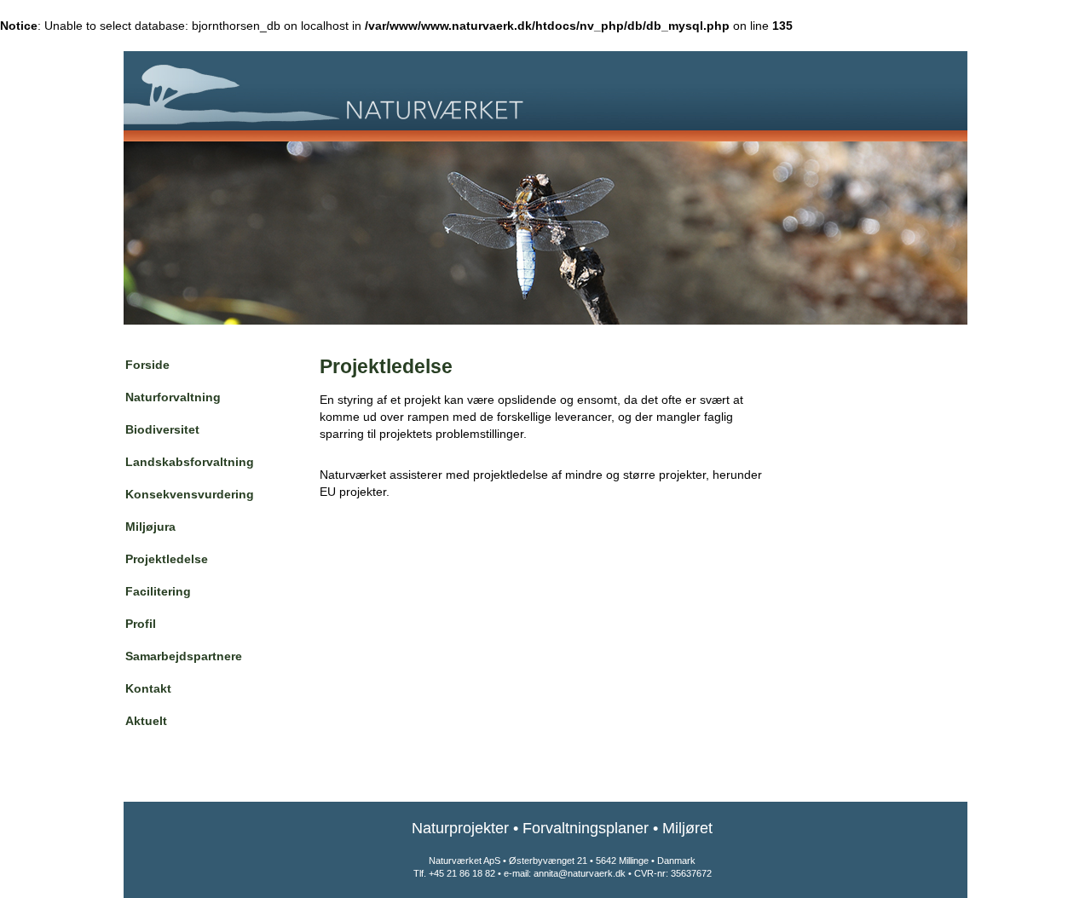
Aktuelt (146, 721)
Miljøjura (150, 526)
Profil (140, 623)
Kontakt (148, 688)
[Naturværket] (545, 90)
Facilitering (158, 591)
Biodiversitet (162, 429)
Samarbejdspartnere (183, 656)
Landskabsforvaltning (189, 462)
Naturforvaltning (173, 397)
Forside (147, 364)
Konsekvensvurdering (189, 494)
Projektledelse (166, 559)
